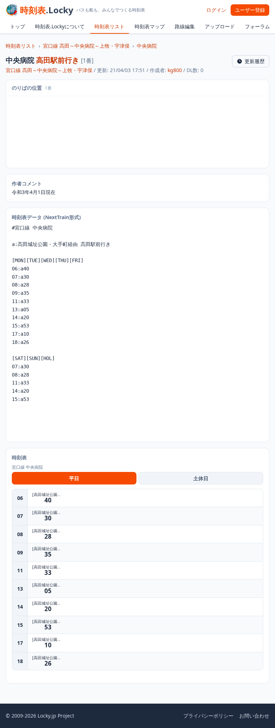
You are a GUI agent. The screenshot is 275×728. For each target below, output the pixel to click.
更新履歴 (255, 61)
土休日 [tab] (200, 478)
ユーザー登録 (250, 9)
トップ (17, 26)
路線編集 (185, 26)
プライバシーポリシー (208, 715)
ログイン (216, 9)
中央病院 (147, 45)
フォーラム (257, 26)
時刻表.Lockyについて (60, 26)
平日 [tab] (74, 478)
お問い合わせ (254, 715)
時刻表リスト (110, 26)
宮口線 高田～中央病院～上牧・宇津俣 (86, 45)
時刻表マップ (150, 26)
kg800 (175, 70)
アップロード (220, 26)
